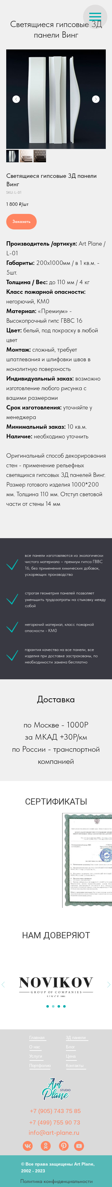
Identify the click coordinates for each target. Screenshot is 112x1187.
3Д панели (76, 1037)
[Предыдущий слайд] (16, 99)
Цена (71, 1056)
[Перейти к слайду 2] (53, 1006)
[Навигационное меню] (95, 17)
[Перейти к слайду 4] (64, 1006)
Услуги (35, 1056)
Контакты (74, 1065)
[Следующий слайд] (96, 99)
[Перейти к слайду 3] (59, 1006)
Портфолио (40, 1065)
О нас (34, 1047)
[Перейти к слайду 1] (47, 1006)
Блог (70, 1047)
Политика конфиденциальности (56, 1181)
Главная (36, 1037)
